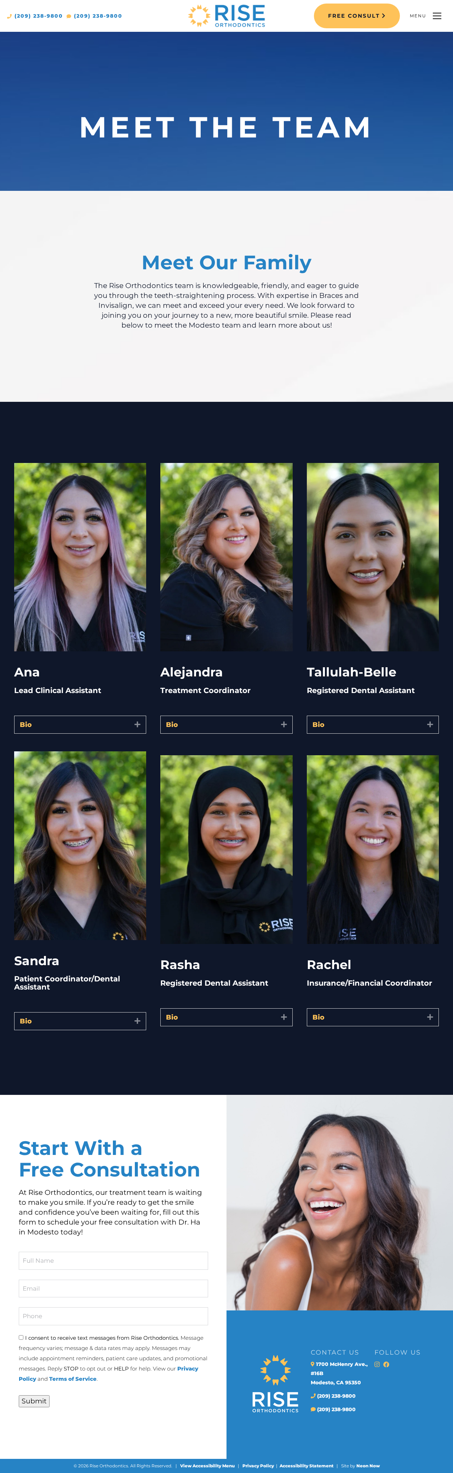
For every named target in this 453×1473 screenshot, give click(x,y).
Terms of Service (73, 1378)
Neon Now (368, 1465)
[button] (137, 724)
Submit (34, 1401)
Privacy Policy (258, 1465)
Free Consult (355, 15)
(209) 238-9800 (37, 16)
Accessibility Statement (306, 1465)
